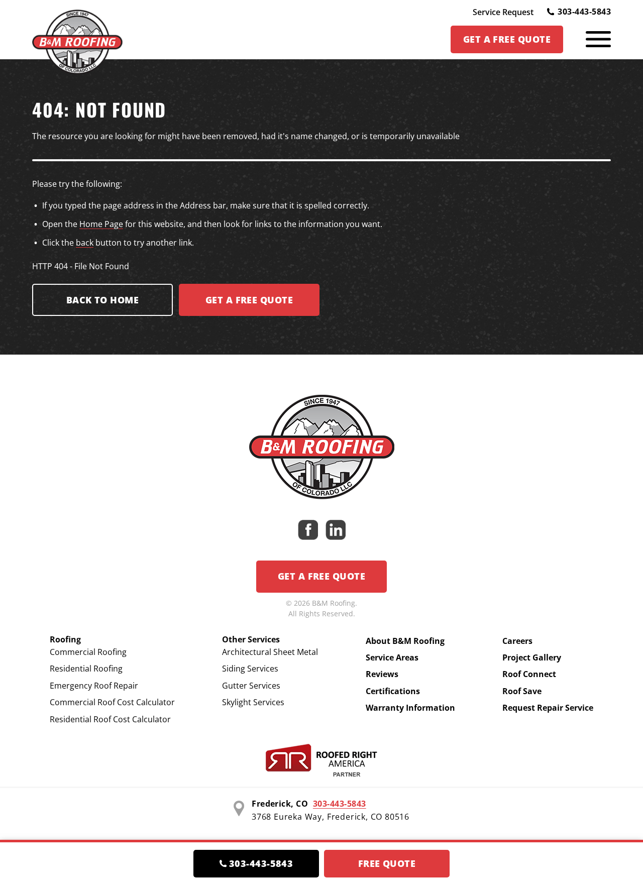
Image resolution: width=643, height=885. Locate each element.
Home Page (101, 224)
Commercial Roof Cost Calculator (112, 702)
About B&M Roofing (405, 640)
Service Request (503, 12)
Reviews (382, 674)
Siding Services (250, 668)
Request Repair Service (547, 707)
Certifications (393, 691)
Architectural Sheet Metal (270, 651)
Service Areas (392, 657)
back (84, 242)
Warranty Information (410, 707)
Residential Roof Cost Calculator (110, 719)
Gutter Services (251, 685)
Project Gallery (531, 657)
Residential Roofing (86, 668)
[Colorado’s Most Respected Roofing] (77, 39)
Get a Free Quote (321, 576)
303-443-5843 (584, 11)
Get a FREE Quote (249, 300)
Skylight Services (253, 702)
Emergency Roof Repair (94, 685)
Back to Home (102, 300)
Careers (517, 640)
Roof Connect (529, 674)
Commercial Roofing (88, 651)
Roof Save (522, 691)
